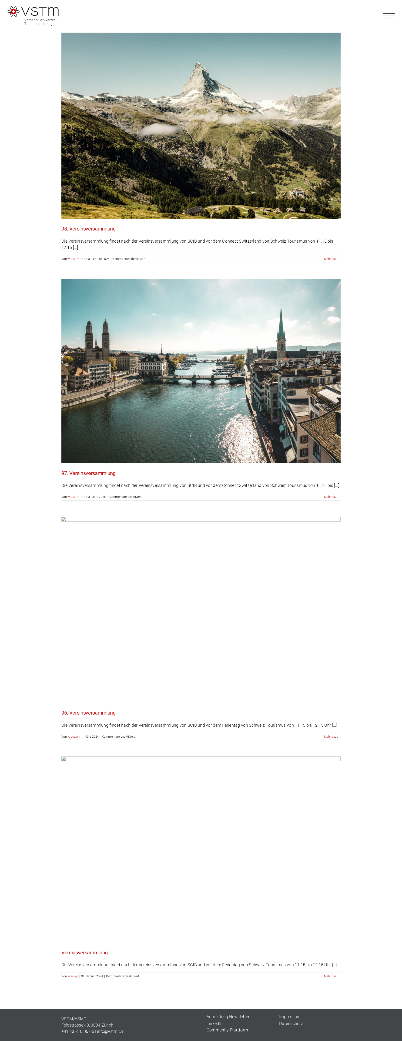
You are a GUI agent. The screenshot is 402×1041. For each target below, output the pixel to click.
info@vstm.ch (110, 1031)
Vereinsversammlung (84, 953)
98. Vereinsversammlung (88, 229)
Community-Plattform (227, 1029)
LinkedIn (215, 1023)
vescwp (72, 736)
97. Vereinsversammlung (88, 473)
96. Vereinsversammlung (88, 713)
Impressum (290, 1016)
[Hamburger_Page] (389, 12)
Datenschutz (291, 1023)
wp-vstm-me (76, 259)
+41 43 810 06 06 (77, 1031)
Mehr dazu (331, 259)
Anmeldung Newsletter (228, 1016)
